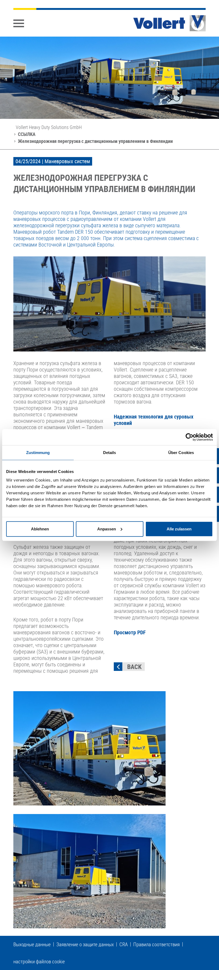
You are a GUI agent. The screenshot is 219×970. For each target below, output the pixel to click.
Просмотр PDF (130, 632)
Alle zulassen (179, 528)
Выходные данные (32, 944)
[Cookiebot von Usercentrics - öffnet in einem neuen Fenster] (189, 437)
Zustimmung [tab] (38, 452)
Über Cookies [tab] (181, 452)
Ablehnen (40, 528)
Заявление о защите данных (85, 944)
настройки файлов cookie (39, 961)
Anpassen (106, 528)
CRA (123, 944)
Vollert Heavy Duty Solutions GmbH (49, 127)
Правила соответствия (156, 944)
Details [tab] (109, 452)
